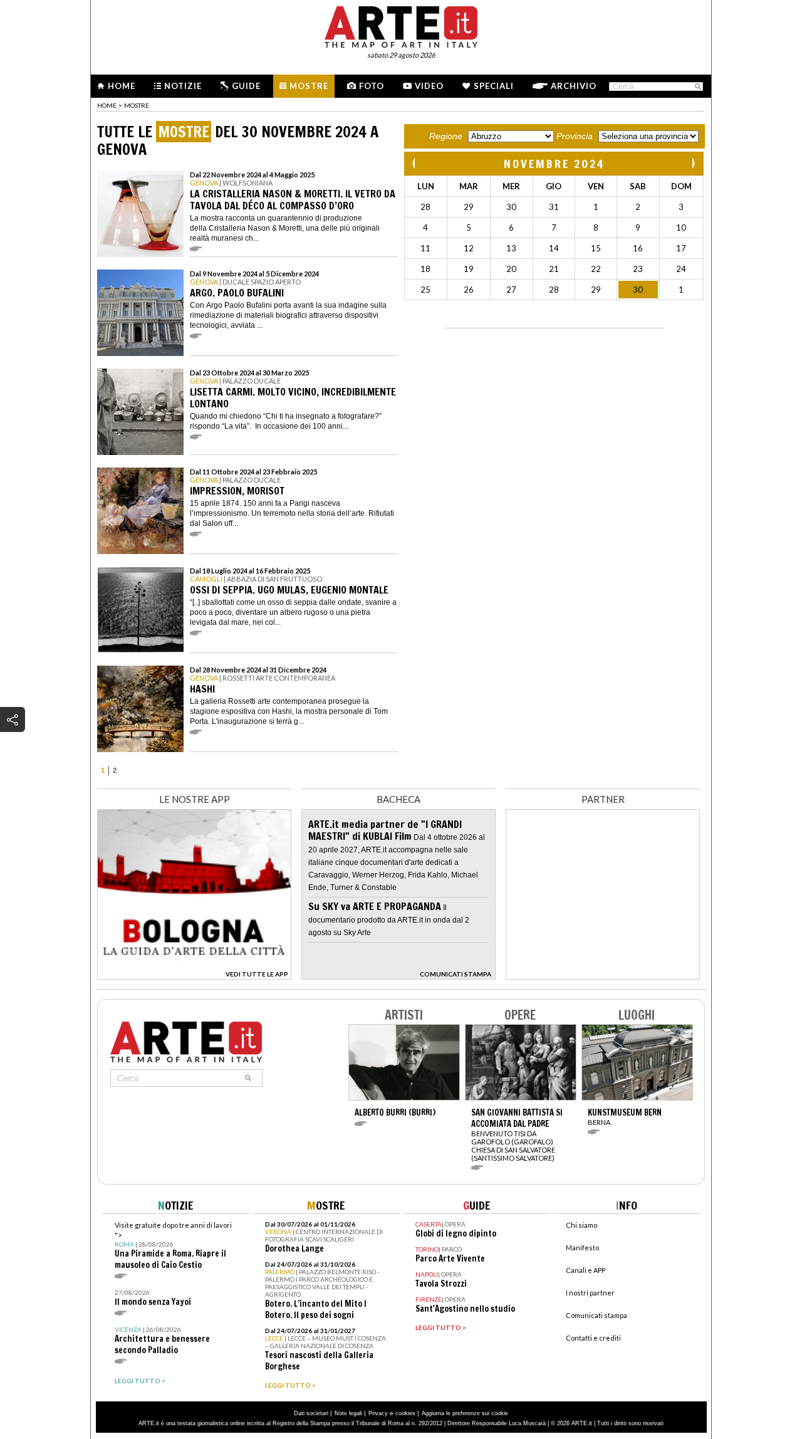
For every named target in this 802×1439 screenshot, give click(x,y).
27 (511, 290)
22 (596, 269)
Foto (371, 86)
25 (425, 290)
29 (469, 207)
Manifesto (582, 1247)
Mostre (308, 86)
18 (425, 269)
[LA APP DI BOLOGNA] (194, 976)
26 (469, 290)
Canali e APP (585, 1270)
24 (681, 269)
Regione (445, 136)
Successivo (693, 163)
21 (554, 269)
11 (425, 248)
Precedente (415, 163)
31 (554, 207)
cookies (405, 1413)
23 (638, 269)
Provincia (574, 136)
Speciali (494, 86)
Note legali (348, 1413)
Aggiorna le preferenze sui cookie (465, 1413)
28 (425, 207)
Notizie (183, 86)
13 (511, 248)
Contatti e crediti (593, 1338)
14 (554, 248)
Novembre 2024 (554, 163)
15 (596, 248)
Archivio (573, 86)
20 (511, 269)
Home (121, 86)
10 (681, 227)
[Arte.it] (401, 25)
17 (681, 248)
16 (638, 248)
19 (469, 269)
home (107, 105)
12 (469, 248)
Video (429, 86)
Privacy (378, 1413)
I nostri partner (590, 1293)
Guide (246, 86)
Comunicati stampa (596, 1315)
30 (511, 207)
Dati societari (311, 1413)
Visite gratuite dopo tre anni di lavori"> (173, 1245)
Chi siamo (581, 1225)
